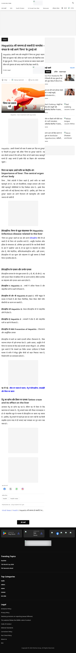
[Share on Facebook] (4, 489)
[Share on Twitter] (10, 489)
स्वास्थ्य (4, 40)
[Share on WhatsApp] (16, 489)
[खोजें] (73, 3)
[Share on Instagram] (22, 489)
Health (15, 510)
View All (72, 68)
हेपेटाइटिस (33, 238)
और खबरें (23, 522)
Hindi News (6, 510)
